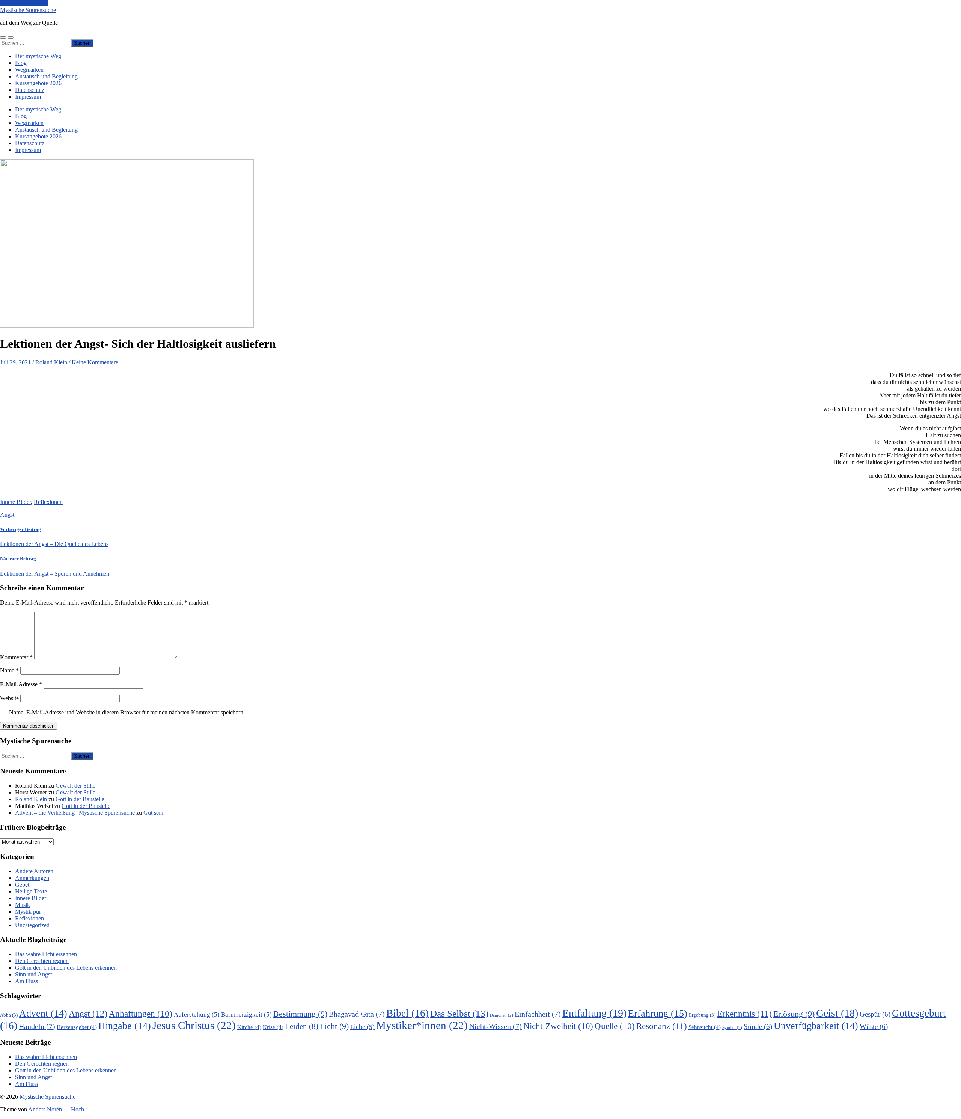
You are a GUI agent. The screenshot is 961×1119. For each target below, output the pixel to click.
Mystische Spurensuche (28, 10)
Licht (334, 1026)
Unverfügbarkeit (816, 1025)
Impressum (28, 96)
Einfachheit (538, 1014)
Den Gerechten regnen (42, 961)
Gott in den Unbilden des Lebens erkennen (66, 967)
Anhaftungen (140, 1013)
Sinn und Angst (33, 974)
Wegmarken (29, 69)
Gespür (875, 1014)
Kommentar (16, 657)
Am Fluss (26, 981)
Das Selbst (459, 1013)
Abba (9, 1015)
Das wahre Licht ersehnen (46, 954)
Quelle (615, 1026)
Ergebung (702, 1015)
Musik (22, 905)
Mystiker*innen (422, 1025)
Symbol (732, 1028)
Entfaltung (594, 1013)
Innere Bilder (15, 502)
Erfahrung (657, 1013)
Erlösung (794, 1013)
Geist (837, 1013)
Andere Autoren (34, 871)
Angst (7, 514)
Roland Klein (51, 362)
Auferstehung (197, 1014)
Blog (21, 63)
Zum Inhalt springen (24, 3)
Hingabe (124, 1025)
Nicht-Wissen (495, 1026)
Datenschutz (29, 90)
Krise (273, 1027)
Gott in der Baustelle (80, 799)
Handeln (37, 1026)
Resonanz (661, 1026)
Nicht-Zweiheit (558, 1026)
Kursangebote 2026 (38, 83)
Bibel (407, 1013)
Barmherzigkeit (246, 1014)
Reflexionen (48, 502)
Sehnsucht (704, 1027)
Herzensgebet (77, 1027)
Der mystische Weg (38, 56)
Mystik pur (28, 911)
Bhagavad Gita (357, 1014)
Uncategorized (32, 925)
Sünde (758, 1026)
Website (9, 698)
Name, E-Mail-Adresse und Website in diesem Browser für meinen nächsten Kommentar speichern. (127, 712)
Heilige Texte (31, 891)
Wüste (874, 1026)
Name (9, 670)
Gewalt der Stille (75, 785)
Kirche (249, 1027)
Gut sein (153, 812)
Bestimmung (300, 1013)
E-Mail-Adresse (21, 684)
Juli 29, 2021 (15, 362)
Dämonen (501, 1015)
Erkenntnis (744, 1013)
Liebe (362, 1026)
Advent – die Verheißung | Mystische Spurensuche (75, 812)
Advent (43, 1013)
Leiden (301, 1026)
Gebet (22, 884)
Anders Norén (45, 1109)
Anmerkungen (32, 878)
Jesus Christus (194, 1025)
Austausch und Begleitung (46, 76)
